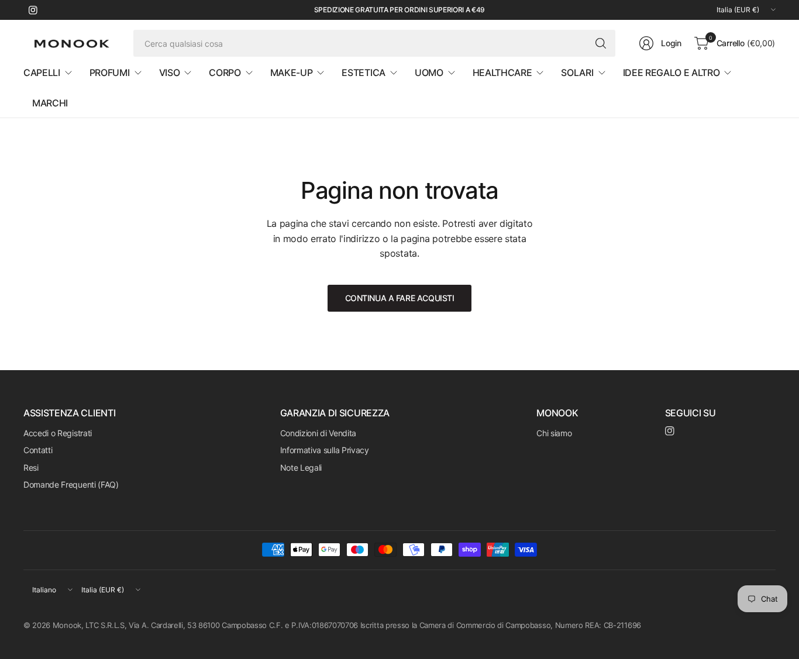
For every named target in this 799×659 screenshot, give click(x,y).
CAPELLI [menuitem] (41, 72)
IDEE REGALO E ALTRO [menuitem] (671, 72)
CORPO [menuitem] (224, 72)
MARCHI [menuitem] (50, 103)
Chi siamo (553, 433)
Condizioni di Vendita (318, 433)
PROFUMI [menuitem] (109, 72)
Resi (31, 467)
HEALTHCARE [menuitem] (502, 72)
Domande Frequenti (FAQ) (71, 484)
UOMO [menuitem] (429, 72)
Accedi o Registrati (57, 433)
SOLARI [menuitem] (577, 72)
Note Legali (301, 467)
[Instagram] (32, 10)
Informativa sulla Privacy (324, 450)
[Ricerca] (600, 43)
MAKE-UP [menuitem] (291, 72)
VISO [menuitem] (169, 72)
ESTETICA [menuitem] (363, 72)
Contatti (37, 450)
